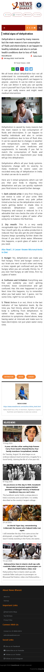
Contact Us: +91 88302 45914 (13, 631)
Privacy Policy (8, 620)
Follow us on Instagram (14, 658)
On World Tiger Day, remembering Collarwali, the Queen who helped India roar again (22, 528)
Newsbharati (15, 665)
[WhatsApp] (13, 69)
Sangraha (41, 669)
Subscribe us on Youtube (14, 650)
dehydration (8, 377)
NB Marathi (29, 14)
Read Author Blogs (11, 612)
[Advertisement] (22, 349)
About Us (7, 597)
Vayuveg (8, 14)
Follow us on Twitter (13, 654)
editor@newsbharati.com (12, 635)
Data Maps (38, 14)
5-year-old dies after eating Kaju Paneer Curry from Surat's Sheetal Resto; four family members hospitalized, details (22, 448)
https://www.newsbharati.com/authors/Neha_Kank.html (22, 406)
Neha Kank (37, 56)
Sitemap (6, 601)
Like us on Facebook (12, 646)
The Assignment (18, 14)
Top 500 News (8, 616)
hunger (31, 377)
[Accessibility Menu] (39, 5)
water (21, 377)
